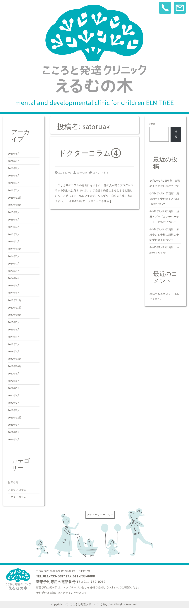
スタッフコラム (17, 489)
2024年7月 (14, 263)
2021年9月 (14, 424)
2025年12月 (14, 197)
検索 (152, 124)
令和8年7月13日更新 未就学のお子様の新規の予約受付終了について (164, 235)
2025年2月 (14, 241)
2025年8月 (14, 212)
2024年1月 (14, 293)
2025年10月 (14, 204)
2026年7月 (14, 161)
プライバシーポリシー (100, 514)
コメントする (100, 172)
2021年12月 (14, 417)
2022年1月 (14, 410)
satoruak (81, 172)
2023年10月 (14, 314)
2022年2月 (14, 402)
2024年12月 (14, 248)
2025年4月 (14, 227)
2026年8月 (14, 153)
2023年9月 (14, 322)
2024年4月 (14, 278)
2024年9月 (14, 256)
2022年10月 (14, 366)
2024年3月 (14, 285)
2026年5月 (14, 175)
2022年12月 (14, 358)
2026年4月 (14, 183)
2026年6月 (14, 168)
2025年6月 (14, 219)
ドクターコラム (17, 497)
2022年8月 (14, 381)
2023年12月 (14, 300)
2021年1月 (14, 439)
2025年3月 (14, 234)
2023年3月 (14, 337)
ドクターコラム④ (90, 153)
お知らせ (13, 482)
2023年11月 (14, 307)
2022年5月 (14, 388)
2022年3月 (14, 395)
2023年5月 (14, 329)
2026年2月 (14, 190)
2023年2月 (14, 344)
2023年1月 (14, 351)
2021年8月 (14, 432)
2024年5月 (14, 271)
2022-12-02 (64, 172)
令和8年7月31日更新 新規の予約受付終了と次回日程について (164, 199)
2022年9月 (14, 373)
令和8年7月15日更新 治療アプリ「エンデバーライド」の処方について (164, 217)
